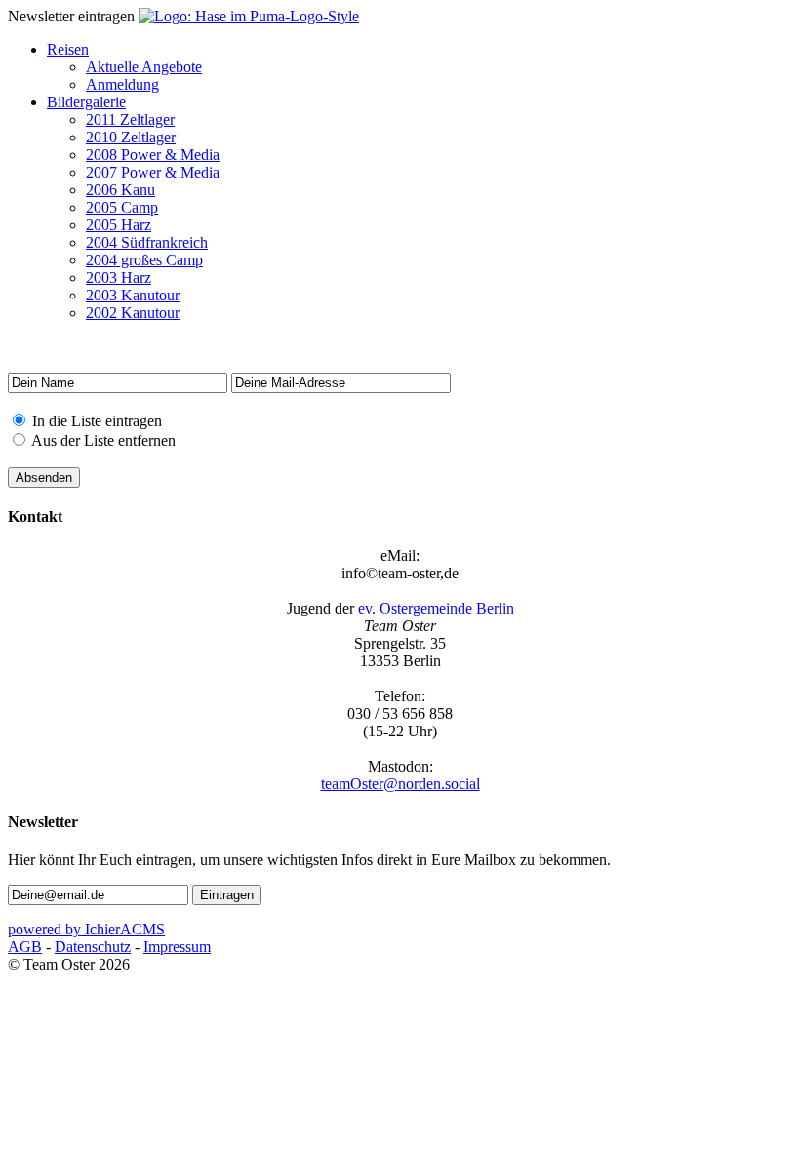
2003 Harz (118, 277)
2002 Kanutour (133, 312)
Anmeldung (122, 84)
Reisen (68, 49)
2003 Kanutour (133, 295)
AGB (25, 946)
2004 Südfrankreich (147, 242)
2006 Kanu (120, 189)
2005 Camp (122, 207)
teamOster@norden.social (400, 783)
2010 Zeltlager (131, 137)
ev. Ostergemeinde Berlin (436, 608)
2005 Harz (118, 225)
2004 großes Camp (144, 260)
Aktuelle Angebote (144, 67)
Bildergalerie (86, 102)
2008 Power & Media (153, 154)
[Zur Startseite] (249, 16)
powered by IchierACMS (86, 929)
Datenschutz (93, 946)
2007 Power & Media (153, 172)
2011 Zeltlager (130, 119)
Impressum (177, 946)
